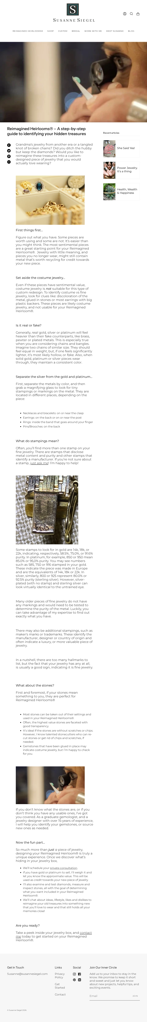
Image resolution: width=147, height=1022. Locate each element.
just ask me (39, 463)
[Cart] (138, 14)
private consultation (63, 868)
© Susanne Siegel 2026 (16, 1010)
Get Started (60, 985)
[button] (50, 31)
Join (135, 996)
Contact (60, 994)
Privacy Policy (60, 975)
